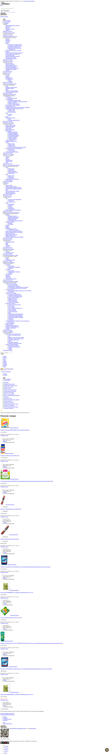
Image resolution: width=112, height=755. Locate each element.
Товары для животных (9, 262)
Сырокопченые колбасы (11, 69)
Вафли (7, 226)
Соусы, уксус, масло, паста (14, 335)
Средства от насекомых (13, 302)
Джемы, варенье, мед (10, 140)
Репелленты (11, 322)
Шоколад (8, 30)
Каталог (5, 716)
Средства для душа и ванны (14, 304)
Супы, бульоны (11, 150)
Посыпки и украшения (13, 345)
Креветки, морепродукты (11, 87)
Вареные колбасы (9, 63)
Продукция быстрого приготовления (14, 148)
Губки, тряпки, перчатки (13, 297)
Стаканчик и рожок (12, 98)
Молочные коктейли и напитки (13, 56)
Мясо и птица (7, 73)
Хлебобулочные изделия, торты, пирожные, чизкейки (17, 107)
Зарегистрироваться (8, 368)
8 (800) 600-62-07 (15, 728)
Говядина (8, 75)
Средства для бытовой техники (15, 296)
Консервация (8, 130)
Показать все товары (7, 31)
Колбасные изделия (8, 61)
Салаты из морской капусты (12, 91)
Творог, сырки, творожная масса (13, 53)
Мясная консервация (12, 132)
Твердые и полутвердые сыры (15, 44)
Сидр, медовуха (9, 180)
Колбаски (10, 81)
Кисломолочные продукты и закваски (14, 52)
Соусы (7, 157)
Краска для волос (12, 310)
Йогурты (8, 41)
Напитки (6, 182)
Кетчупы (8, 159)
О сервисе (5, 718)
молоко (4, 356)
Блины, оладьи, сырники (13, 103)
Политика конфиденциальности (8, 714)
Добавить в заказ (4, 435)
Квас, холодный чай (10, 192)
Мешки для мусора (12, 299)
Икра (7, 89)
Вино (7, 174)
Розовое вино (11, 178)
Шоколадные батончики (13, 217)
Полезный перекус (10, 252)
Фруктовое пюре (12, 112)
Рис (9, 336)
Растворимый (11, 204)
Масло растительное (10, 129)
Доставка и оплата (7, 719)
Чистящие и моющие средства (15, 295)
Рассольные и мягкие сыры (14, 46)
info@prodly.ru (33, 728)
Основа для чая (11, 201)
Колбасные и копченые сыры (14, 48)
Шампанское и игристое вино (12, 179)
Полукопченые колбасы (11, 67)
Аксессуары (8, 277)
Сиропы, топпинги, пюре (11, 141)
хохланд (5, 357)
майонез (5, 362)
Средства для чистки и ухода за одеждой (17, 288)
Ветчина (7, 70)
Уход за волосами (12, 309)
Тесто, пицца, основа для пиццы (13, 105)
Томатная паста (9, 160)
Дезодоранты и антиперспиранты (15, 313)
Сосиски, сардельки (10, 64)
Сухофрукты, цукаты (10, 259)
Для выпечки (9, 128)
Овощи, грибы (11, 109)
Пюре (7, 243)
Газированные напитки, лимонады (13, 187)
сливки (4, 360)
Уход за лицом (11, 306)
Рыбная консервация (12, 133)
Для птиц (8, 275)
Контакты (5, 720)
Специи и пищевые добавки (12, 151)
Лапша (9, 341)
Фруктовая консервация (13, 135)
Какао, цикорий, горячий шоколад (13, 209)
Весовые (10, 223)
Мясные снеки (11, 143)
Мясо (7, 113)
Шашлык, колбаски (12, 102)
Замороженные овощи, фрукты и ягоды (14, 108)
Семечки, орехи (11, 146)
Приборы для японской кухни (15, 343)
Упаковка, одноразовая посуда (12, 326)
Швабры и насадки (12, 298)
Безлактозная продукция (11, 58)
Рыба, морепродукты (10, 117)
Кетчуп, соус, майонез (9, 154)
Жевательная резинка (10, 235)
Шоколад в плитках (12, 216)
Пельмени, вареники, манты (14, 100)
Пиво (7, 167)
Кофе (7, 202)
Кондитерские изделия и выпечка (11, 212)
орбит (4, 366)
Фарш (9, 80)
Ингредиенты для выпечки (14, 346)
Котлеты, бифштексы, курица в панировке (17, 101)
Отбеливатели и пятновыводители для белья (18, 287)
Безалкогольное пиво (13, 172)
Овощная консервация (13, 134)
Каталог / (5, 375)
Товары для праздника (11, 327)
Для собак (8, 269)
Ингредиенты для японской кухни (13, 334)
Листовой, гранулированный (14, 199)
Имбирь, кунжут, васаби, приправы (16, 337)
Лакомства (10, 268)
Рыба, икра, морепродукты (10, 83)
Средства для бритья (12, 311)
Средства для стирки (13, 284)
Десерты (7, 246)
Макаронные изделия (10, 126)
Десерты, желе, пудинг (11, 57)
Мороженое (8, 96)
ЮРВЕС (5, 441)
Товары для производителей (12, 344)
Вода (7, 189)
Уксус (7, 162)
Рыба (7, 86)
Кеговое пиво (11, 173)
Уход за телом (11, 305)
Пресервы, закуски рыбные (12, 90)
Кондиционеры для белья (14, 286)
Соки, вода (8, 245)
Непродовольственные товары (11, 281)
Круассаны (8, 26)
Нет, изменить (6, 10)
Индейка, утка (9, 77)
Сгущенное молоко (10, 55)
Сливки (7, 51)
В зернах (10, 206)
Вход (2, 5)
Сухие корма (11, 265)
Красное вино (11, 175)
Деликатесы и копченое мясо (12, 68)
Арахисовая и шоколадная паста (15, 220)
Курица (7, 76)
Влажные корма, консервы (14, 267)
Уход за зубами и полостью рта (15, 308)
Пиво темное (11, 169)
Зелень (7, 258)
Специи (10, 349)
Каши (7, 244)
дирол (4, 359)
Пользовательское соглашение (7, 713)
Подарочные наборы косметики (15, 315)
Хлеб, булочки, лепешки (13, 230)
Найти (2, 353)
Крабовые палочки (10, 88)
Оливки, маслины (12, 137)
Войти (2, 368)
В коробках (10, 224)
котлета (4, 363)
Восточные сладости (10, 233)
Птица (7, 116)
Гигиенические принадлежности (15, 316)
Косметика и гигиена (10, 303)
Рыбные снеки (11, 144)
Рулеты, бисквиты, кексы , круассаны (14, 232)
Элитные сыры (11, 49)
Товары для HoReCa (8, 331)
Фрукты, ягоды (11, 110)
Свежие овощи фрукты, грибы (11, 255)
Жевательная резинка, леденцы (12, 25)
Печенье (7, 27)
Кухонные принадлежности (12, 325)
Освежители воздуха (13, 301)
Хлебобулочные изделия (11, 228)
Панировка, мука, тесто (13, 339)
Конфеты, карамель (10, 221)
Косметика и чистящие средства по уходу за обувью (19, 290)
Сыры (7, 43)
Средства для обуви (10, 289)
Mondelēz (6, 23)
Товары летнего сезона (9, 32)
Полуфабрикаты (9, 78)
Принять (2, 2)
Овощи (7, 257)
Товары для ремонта (10, 323)
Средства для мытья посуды (14, 294)
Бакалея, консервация (9, 122)
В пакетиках (11, 200)
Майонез (8, 156)
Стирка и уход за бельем (11, 283)
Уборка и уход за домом (11, 293)
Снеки (7, 142)
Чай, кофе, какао (8, 195)
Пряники (8, 227)
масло (4, 358)
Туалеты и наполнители (11, 278)
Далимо (5, 522)
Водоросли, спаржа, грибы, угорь (15, 338)
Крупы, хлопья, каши (10, 125)
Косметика (10, 318)
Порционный (11, 208)
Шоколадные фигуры (13, 218)
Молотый (10, 205)
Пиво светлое (11, 168)
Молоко (7, 38)
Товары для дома (9, 324)
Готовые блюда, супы (10, 106)
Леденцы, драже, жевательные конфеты (14, 237)
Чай (6, 198)
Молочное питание (10, 241)
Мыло (9, 312)
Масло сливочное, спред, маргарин (13, 50)
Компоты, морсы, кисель (11, 186)
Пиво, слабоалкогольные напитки (12, 165)
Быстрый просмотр (14, 427)
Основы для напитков (10, 193)
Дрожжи (10, 347)
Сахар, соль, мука (9, 127)
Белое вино (10, 176)
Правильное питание (9, 249)
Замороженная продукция (10, 94)
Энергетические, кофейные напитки (14, 188)
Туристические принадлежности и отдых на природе (17, 320)
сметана (5, 365)
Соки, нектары (9, 185)
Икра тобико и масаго (13, 342)
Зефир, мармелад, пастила (11, 234)
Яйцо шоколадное (12, 219)
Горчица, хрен (9, 161)
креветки (5, 364)
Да (1, 10)
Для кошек (8, 264)
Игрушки (8, 329)
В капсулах (10, 207)
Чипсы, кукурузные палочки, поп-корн (17, 147)
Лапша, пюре (11, 149)
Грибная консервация (13, 136)
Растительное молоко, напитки (12, 191)
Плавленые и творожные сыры (15, 45)
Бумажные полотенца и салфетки (15, 317)
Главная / (5, 373)
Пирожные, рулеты (10, 28)
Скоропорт (8, 39)
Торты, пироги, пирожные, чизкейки (14, 231)
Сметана (7, 42)
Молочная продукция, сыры (10, 36)
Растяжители (11, 291)
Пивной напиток (12, 171)
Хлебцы (7, 251)
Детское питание (8, 239)
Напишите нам (22, 728)
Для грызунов (9, 274)
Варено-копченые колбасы (11, 65)
